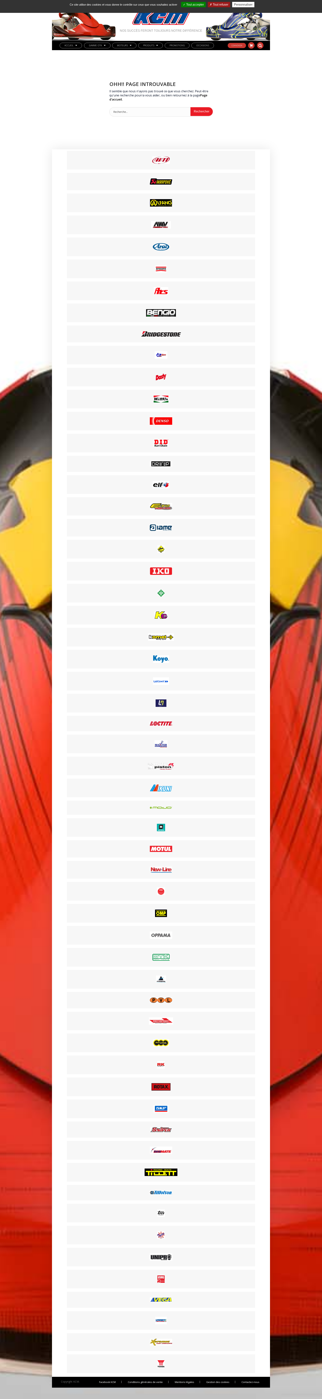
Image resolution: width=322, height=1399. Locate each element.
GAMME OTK (95, 45)
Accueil (68, 45)
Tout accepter (194, 4)
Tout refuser (220, 4)
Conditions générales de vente (145, 1382)
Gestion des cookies (217, 1382)
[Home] (161, 14)
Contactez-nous (250, 1382)
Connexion (236, 45)
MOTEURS (122, 45)
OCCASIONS (202, 45)
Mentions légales (184, 1382)
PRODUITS (148, 45)
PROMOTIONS (177, 45)
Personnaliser (243, 4)
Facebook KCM (107, 1382)
